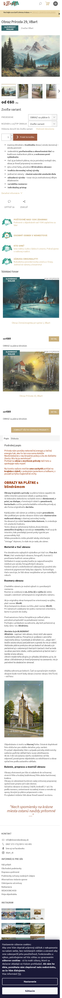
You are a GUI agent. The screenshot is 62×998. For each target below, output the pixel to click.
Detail (54, 338)
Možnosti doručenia (45, 128)
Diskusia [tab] (14, 438)
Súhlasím (30, 990)
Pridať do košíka (27, 137)
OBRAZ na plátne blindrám (15, 345)
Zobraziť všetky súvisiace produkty (31, 429)
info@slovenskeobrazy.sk (17, 839)
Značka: (27, 28)
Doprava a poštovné (10, 872)
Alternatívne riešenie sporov (14, 879)
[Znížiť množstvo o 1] (11, 139)
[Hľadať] (40, 4)
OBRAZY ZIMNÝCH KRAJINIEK (44, 12)
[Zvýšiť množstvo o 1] (11, 135)
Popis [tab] (6, 438)
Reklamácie (6, 886)
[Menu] (55, 4)
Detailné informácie (10, 193)
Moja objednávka (9, 894)
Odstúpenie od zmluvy (11, 883)
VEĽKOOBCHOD (8, 890)
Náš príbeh (6, 864)
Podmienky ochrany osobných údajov (18, 875)
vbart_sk (9, 852)
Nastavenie (30, 981)
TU (19, 973)
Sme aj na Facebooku (15, 848)
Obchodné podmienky (11, 868)
